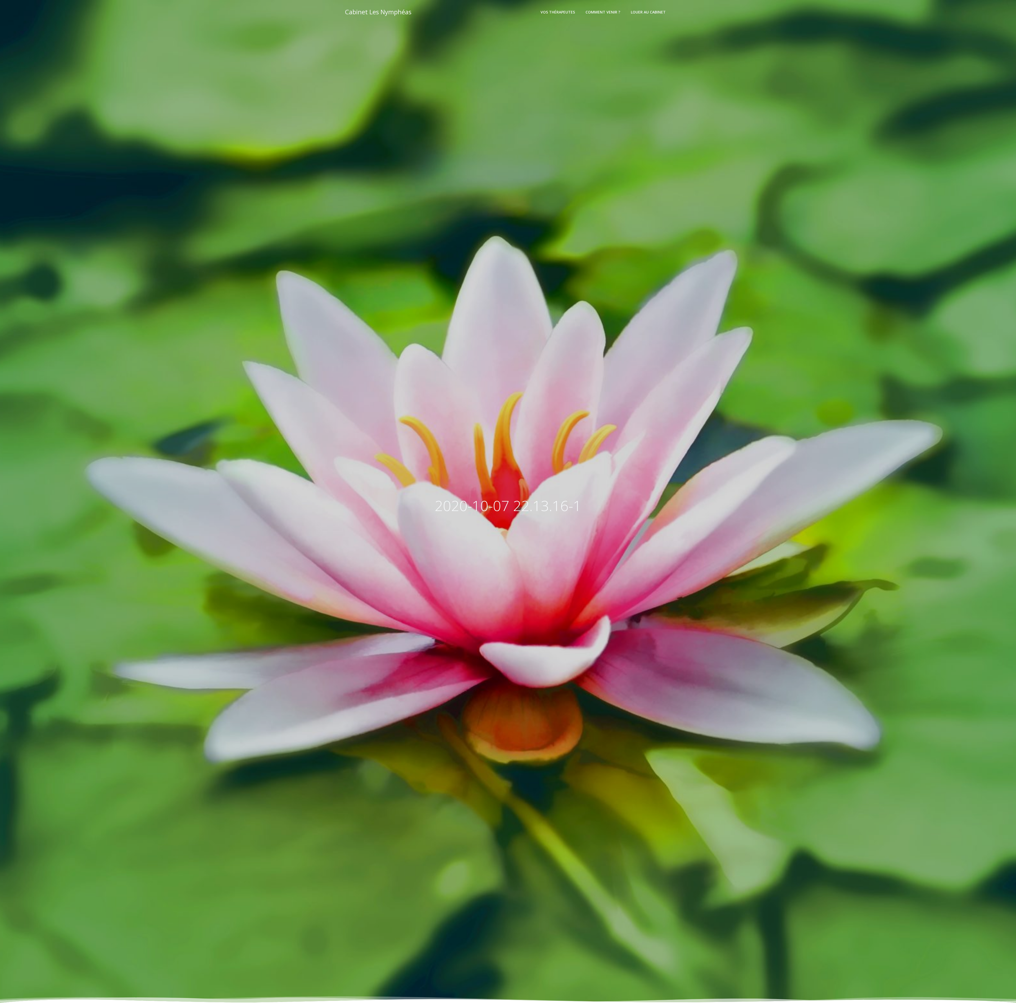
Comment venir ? (603, 12)
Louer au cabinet (648, 12)
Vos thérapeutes (558, 12)
